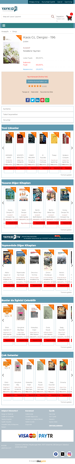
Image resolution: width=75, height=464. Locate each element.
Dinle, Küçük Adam (37, 330)
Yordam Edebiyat (11, 162)
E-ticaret (32, 461)
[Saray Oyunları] (51, 307)
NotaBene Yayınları (12, 279)
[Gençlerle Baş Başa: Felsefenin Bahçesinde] (10, 307)
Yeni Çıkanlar (10, 128)
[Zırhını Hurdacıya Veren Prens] (37, 252)
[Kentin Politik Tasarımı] (51, 252)
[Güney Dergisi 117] (10, 190)
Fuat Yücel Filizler (65, 277)
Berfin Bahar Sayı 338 (51, 212)
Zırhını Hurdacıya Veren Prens (37, 275)
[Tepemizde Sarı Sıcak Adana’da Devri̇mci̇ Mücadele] (10, 252)
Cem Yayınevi (37, 334)
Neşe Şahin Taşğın (25, 332)
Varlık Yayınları (23, 217)
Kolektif (10, 215)
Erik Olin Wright (33, 160)
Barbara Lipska (67, 387)
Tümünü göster (66, 175)
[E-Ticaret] (41, 461)
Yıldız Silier (10, 332)
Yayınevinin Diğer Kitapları (19, 245)
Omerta (65, 327)
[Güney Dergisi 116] (64, 190)
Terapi (54, 155)
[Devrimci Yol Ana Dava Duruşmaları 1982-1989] (23, 252)
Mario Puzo (51, 332)
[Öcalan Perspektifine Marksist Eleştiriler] (64, 252)
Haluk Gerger (21, 160)
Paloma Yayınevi (67, 389)
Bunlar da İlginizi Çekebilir (19, 300)
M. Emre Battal (37, 277)
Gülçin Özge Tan (67, 160)
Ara (52, 17)
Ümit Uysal (43, 160)
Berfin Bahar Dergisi (39, 217)
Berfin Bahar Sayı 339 (37, 212)
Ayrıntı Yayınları (55, 162)
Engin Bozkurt (51, 277)
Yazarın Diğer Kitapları (16, 183)
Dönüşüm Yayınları (11, 217)
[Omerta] (64, 307)
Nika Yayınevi (24, 334)
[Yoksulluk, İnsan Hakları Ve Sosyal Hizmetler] (23, 307)
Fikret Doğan (24, 277)
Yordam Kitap (21, 162)
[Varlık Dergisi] (23, 190)
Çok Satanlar (10, 355)
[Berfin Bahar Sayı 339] (37, 190)
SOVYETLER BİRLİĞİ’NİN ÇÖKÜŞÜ (21, 157)
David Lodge (55, 160)
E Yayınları (51, 334)
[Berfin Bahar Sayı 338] (51, 190)
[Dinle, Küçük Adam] (37, 307)
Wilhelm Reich (37, 332)
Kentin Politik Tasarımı (51, 275)
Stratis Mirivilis (10, 160)
